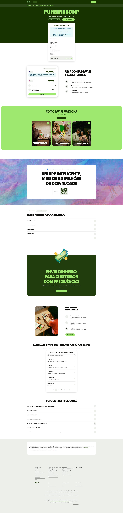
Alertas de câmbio (65, 473)
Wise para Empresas (52, 473)
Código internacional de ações (66, 470)
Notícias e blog (64, 467)
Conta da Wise (51, 468)
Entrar (89, 1)
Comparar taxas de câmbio (66, 474)
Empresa (39, 1)
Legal (49, 482)
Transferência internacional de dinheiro (55, 467)
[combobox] (30, 72)
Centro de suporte (38, 474)
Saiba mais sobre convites (61, 290)
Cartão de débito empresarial (53, 474)
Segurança (36, 468)
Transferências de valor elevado (53, 470)
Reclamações (51, 483)
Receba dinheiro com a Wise (55, 19)
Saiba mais (61, 35)
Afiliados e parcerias (38, 473)
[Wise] (29, 2)
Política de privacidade (65, 482)
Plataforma (44, 1)
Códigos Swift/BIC (65, 471)
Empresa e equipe (38, 467)
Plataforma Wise (51, 472)
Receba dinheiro (51, 471)
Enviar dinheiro (42, 94)
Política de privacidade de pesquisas (68, 468)
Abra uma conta (70, 334)
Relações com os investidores (39, 472)
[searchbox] (61, 355)
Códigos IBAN (64, 472)
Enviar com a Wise (68, 19)
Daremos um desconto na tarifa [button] (38, 75)
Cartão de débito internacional (53, 469)
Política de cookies (78, 482)
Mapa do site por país (65, 483)
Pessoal (35, 1)
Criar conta (93, 1)
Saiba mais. (86, 447)
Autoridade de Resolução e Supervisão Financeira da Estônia (59, 501)
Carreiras (36, 470)
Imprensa (36, 469)
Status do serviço (38, 471)
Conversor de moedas (65, 469)
